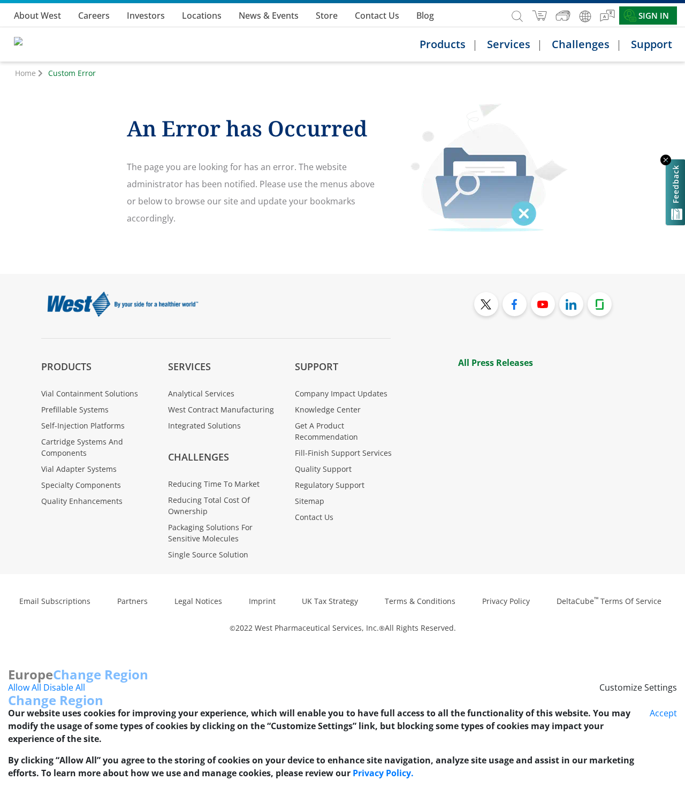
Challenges (198, 456)
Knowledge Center (328, 409)
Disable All (64, 687)
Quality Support (323, 469)
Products (66, 366)
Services (189, 366)
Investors (146, 15)
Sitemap (309, 501)
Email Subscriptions (54, 601)
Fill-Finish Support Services (343, 453)
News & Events (269, 15)
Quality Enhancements (82, 501)
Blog (425, 15)
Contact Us (377, 15)
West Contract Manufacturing (221, 409)
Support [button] (651, 44)
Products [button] (443, 44)
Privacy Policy (506, 601)
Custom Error (72, 73)
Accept (663, 713)
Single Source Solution (208, 554)
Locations (202, 15)
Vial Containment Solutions (89, 393)
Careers (94, 15)
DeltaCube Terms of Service (609, 601)
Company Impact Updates (341, 393)
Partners (132, 601)
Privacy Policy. (383, 773)
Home (25, 73)
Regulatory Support (329, 485)
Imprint (262, 601)
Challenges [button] (581, 44)
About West (37, 15)
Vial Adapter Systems (79, 469)
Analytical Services (201, 393)
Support (316, 366)
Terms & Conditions (420, 601)
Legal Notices (198, 601)
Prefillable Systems (75, 409)
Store (327, 15)
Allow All (24, 687)
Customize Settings (638, 687)
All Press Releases (495, 363)
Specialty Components (81, 485)
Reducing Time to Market (214, 484)
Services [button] (508, 44)
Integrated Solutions (204, 425)
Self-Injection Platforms (83, 425)
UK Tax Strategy (330, 601)
